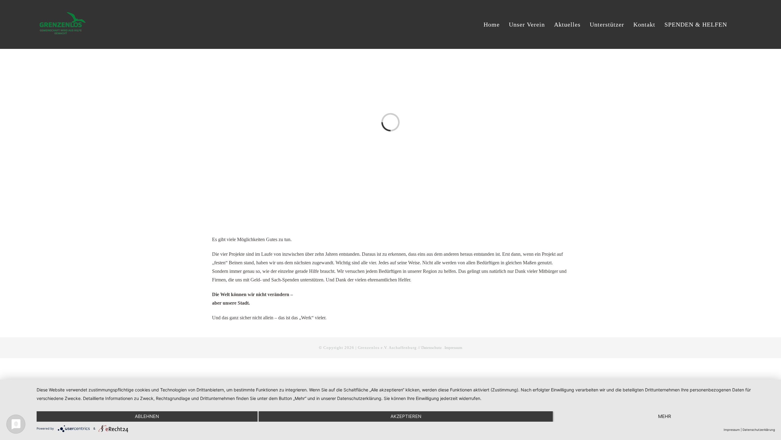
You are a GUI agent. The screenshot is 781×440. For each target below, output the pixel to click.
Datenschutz (431, 347)
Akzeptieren (405, 416)
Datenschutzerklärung (759, 429)
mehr (664, 416)
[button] (738, 24)
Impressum (453, 347)
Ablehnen (147, 416)
